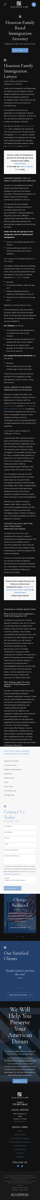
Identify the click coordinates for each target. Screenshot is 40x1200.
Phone (7, 838)
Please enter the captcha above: (15, 880)
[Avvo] (22, 1166)
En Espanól (20, 1157)
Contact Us (20, 1153)
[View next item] (22, 936)
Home (20, 1131)
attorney (17, 135)
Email (6, 844)
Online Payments (20, 1149)
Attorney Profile (20, 1134)
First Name (8, 826)
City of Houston (10, 406)
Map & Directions (20, 1121)
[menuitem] (20, 761)
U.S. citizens (18, 277)
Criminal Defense (20, 1146)
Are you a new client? (12, 850)
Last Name (8, 832)
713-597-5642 (20, 1104)
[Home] (19, 4)
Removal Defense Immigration (20, 1142)
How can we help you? (12, 856)
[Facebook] (18, 1166)
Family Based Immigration (20, 1138)
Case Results (12, 146)
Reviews (25, 146)
